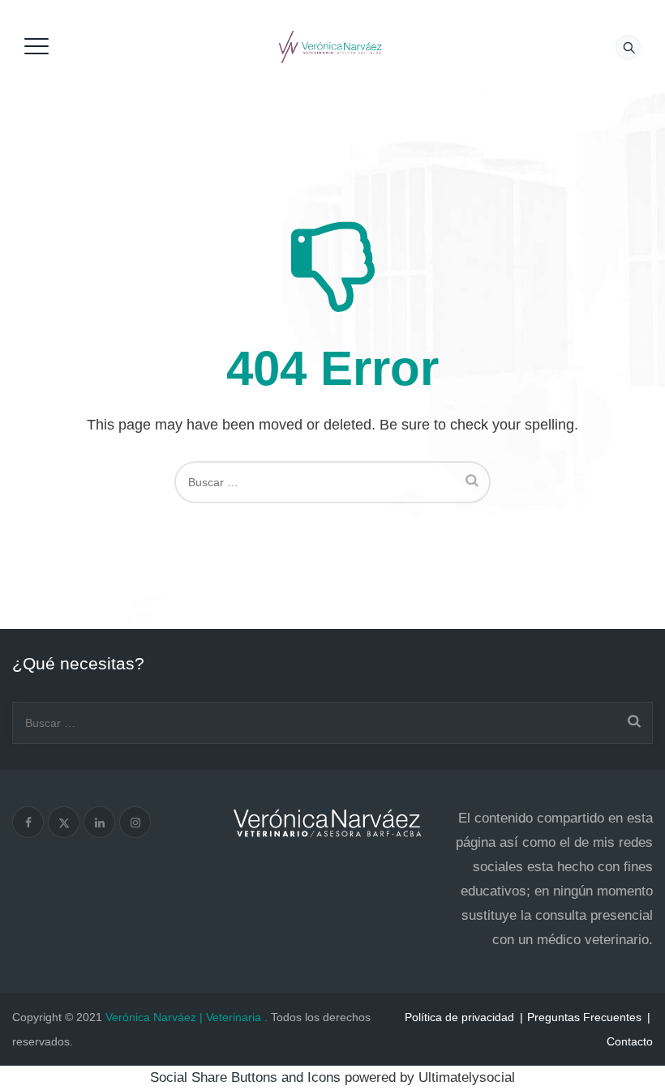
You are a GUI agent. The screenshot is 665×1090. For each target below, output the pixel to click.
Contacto (630, 1041)
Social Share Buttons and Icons (245, 1077)
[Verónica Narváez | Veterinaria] (330, 46)
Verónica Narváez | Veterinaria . (186, 1017)
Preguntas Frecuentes (584, 1017)
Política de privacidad (459, 1017)
